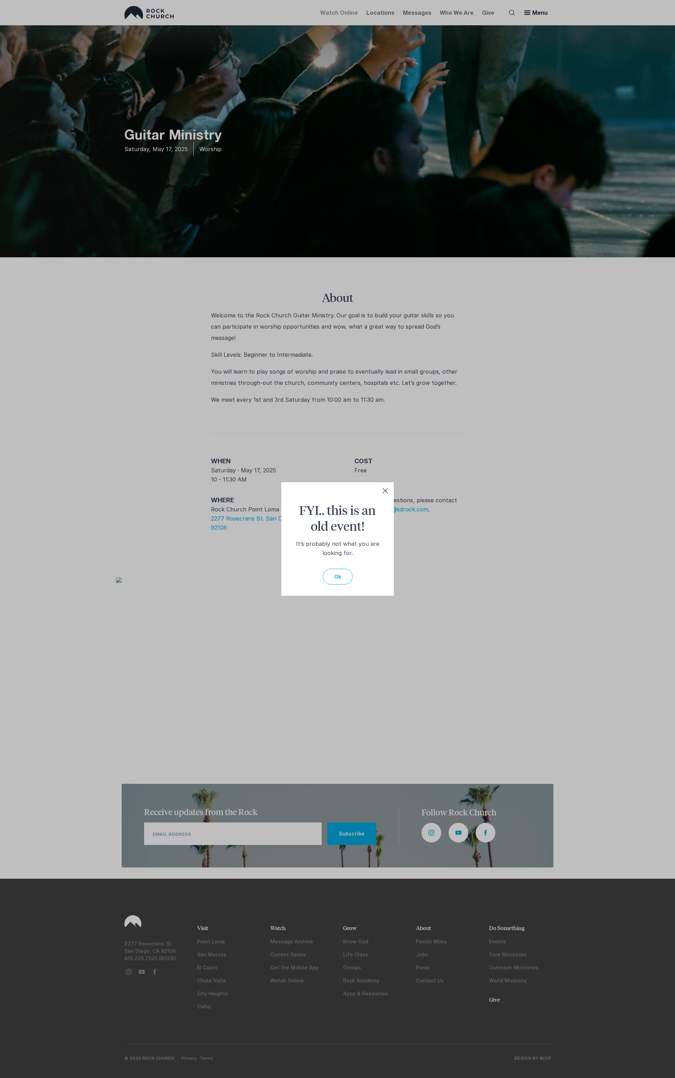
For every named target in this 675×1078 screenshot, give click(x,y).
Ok (337, 577)
